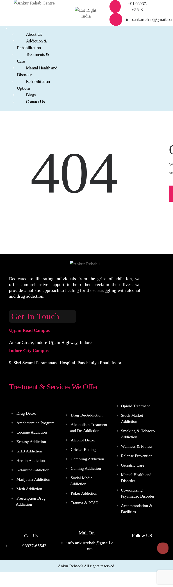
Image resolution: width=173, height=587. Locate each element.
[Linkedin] (149, 548)
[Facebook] (121, 548)
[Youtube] (135, 548)
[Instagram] (162, 548)
